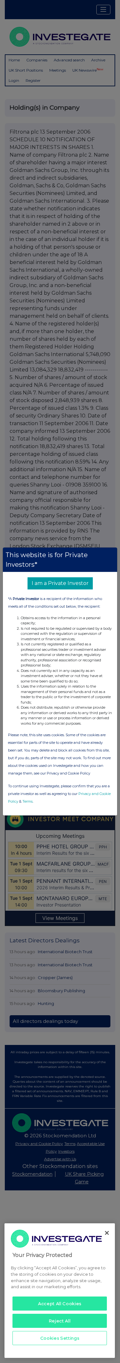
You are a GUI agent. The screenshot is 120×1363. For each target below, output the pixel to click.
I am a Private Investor (60, 583)
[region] (59, 1290)
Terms (27, 801)
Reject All (60, 1320)
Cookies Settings (59, 1338)
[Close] (107, 1233)
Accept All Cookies (59, 1303)
